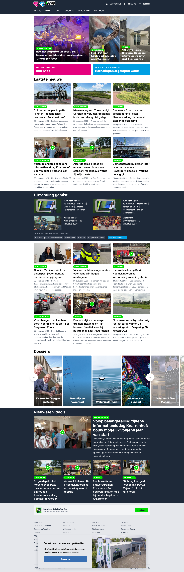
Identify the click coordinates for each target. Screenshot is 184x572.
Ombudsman (83, 11)
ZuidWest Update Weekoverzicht (48, 237)
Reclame (66, 525)
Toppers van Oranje (96, 237)
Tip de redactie (98, 525)
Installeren (141, 510)
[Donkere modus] (149, 567)
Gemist (48, 11)
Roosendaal (126, 525)
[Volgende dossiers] (167, 377)
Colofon (37, 532)
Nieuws (37, 11)
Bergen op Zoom (128, 529)
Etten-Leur (125, 532)
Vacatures (96, 532)
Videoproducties (69, 529)
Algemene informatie (42, 525)
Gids (58, 11)
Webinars (66, 532)
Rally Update (70, 237)
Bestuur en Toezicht (42, 529)
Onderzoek (99, 11)
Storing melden (98, 529)
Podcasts (69, 11)
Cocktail (81, 237)
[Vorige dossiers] (17, 377)
